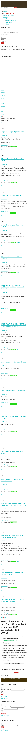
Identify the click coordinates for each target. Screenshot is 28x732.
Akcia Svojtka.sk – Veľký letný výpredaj (13, 362)
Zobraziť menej (4, 145)
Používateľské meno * (6, 689)
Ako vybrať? (9, 22)
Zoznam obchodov (8, 15)
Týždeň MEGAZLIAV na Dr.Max (11, 195)
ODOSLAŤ (16, 673)
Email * (2, 708)
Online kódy (6, 32)
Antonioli (3, 92)
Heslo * (2, 691)
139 (7, 617)
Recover (2, 727)
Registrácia (3, 713)
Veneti (2, 111)
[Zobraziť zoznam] (2, 117)
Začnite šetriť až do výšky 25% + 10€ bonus (14, 663)
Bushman (3, 95)
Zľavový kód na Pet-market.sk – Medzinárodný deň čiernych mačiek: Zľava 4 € (12, 287)
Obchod (2, 39)
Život (7, 24)
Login (2, 694)
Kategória (3, 36)
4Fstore (2, 90)
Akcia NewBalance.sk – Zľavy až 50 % (13, 390)
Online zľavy (15, 32)
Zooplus (2, 114)
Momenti (3, 103)
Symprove (3, 109)
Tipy (7, 18)
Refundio (3, 106)
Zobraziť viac (4, 135)
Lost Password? (4, 698)
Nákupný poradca (11, 20)
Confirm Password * (5, 711)
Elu (1, 100)
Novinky (5, 17)
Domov (5, 11)
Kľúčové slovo (4, 34)
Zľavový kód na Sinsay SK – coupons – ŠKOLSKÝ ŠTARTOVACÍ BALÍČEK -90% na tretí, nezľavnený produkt (13, 324)
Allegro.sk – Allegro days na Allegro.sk (13, 132)
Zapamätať (4, 693)
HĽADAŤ (2, 43)
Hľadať (15, 7)
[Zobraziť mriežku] (1, 117)
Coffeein (2, 98)
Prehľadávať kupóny (8, 13)
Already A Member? (5, 715)
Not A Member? (4, 696)
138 (5, 617)
